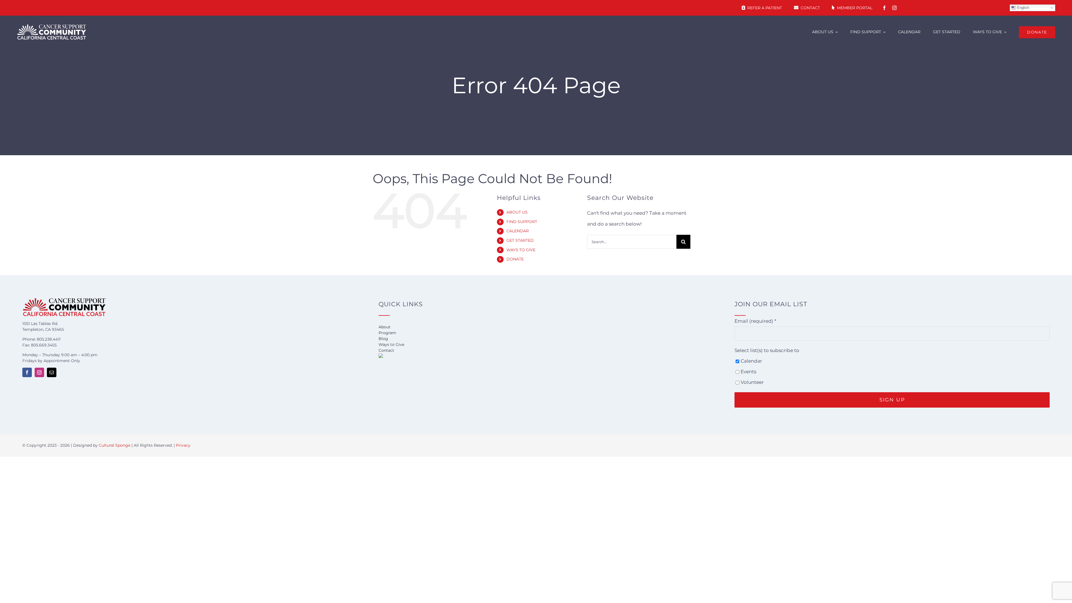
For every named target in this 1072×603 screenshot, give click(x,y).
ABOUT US (517, 212)
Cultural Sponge (114, 445)
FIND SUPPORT (521, 221)
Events (748, 371)
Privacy (183, 445)
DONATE (515, 259)
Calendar (751, 361)
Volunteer (752, 382)
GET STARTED (520, 240)
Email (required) (755, 321)
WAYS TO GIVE (520, 249)
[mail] (51, 372)
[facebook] (884, 8)
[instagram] (894, 8)
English (1022, 8)
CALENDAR (517, 230)
